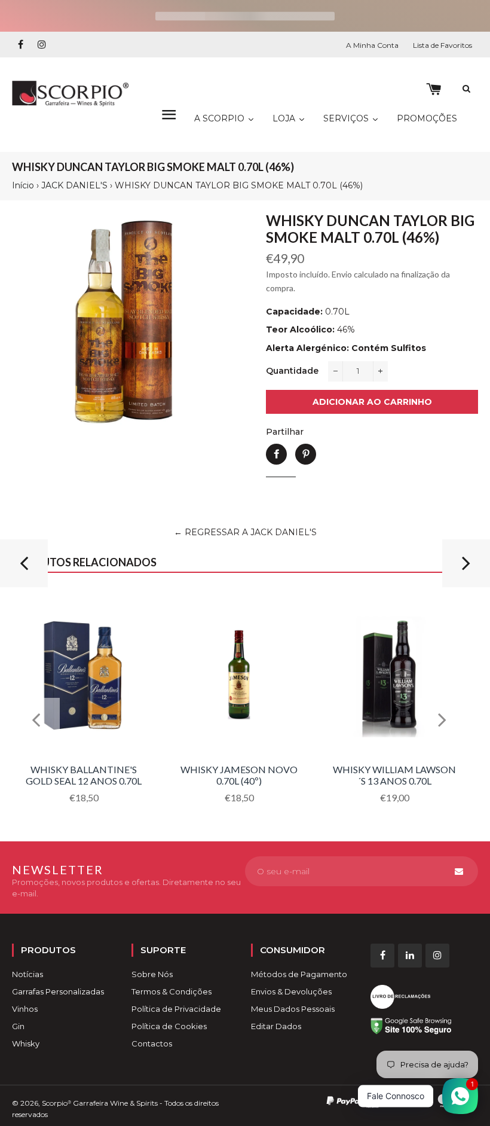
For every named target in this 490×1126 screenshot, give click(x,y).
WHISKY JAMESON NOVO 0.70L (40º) (239, 775)
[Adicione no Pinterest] (305, 454)
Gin (18, 1026)
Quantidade (292, 370)
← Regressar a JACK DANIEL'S (245, 532)
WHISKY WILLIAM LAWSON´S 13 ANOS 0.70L (394, 775)
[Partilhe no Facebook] (276, 454)
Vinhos (25, 1009)
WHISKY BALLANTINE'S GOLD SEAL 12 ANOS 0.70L (84, 775)
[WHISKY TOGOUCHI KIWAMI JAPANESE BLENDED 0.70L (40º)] (24, 568)
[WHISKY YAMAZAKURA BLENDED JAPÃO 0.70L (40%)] (466, 568)
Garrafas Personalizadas (58, 991)
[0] (433, 89)
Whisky (25, 1043)
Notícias (27, 974)
